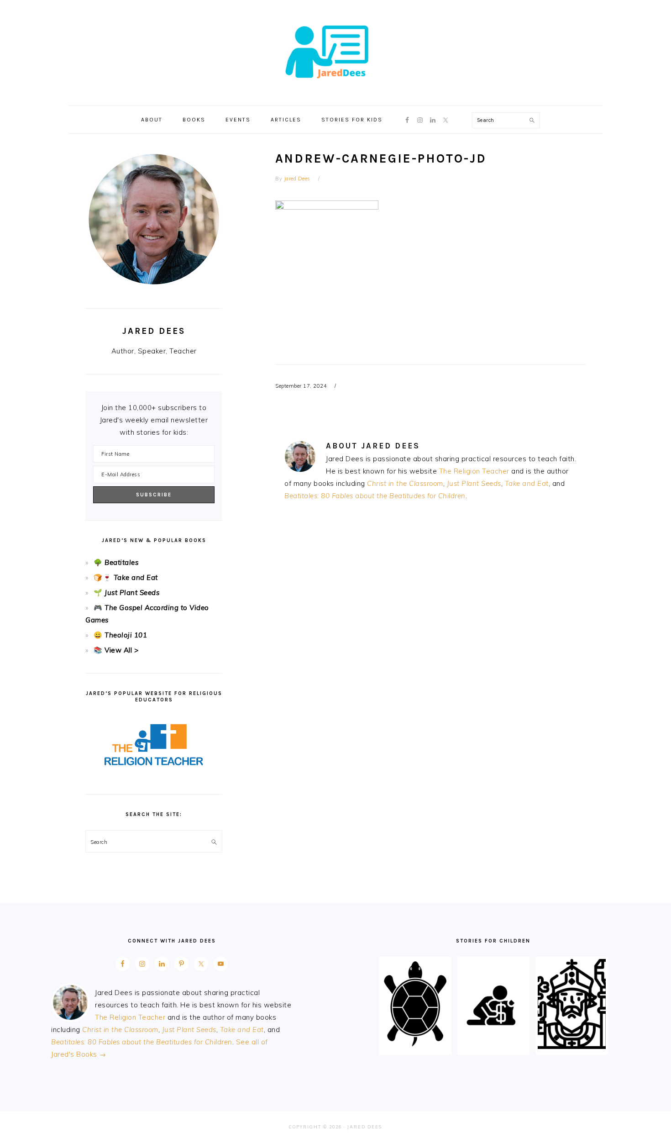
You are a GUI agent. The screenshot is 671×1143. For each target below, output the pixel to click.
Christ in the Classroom (405, 483)
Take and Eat (527, 483)
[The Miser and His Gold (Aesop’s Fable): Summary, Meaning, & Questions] (493, 1046)
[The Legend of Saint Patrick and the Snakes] (572, 1046)
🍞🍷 (102, 577)
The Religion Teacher (474, 471)
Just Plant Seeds (474, 483)
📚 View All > (116, 650)
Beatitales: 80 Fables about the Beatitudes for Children (375, 495)
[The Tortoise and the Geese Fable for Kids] (415, 1046)
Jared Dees (335, 50)
